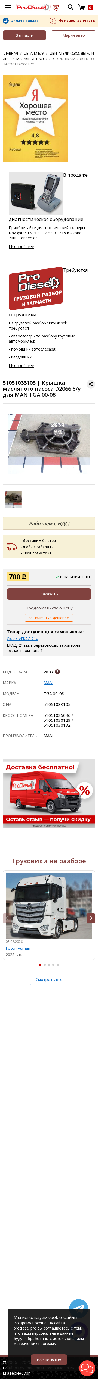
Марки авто (73, 35)
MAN (48, 682)
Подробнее (21, 246)
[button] (91, 918)
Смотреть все (49, 979)
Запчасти (24, 35)
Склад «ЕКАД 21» (22, 638)
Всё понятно (49, 1359)
